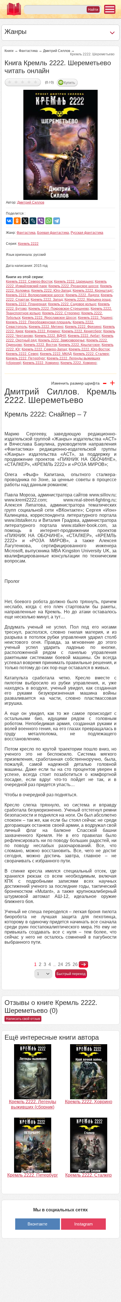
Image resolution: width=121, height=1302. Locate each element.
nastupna (83, 964)
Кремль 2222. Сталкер (91, 354)
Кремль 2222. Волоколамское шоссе (35, 295)
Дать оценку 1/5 (9, 82)
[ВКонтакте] (9, 220)
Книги (9, 51)
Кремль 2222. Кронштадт (93, 291)
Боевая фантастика (53, 233)
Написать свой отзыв (23, 1019)
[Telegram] (56, 220)
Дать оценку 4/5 (29, 82)
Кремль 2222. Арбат (84, 336)
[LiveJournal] (33, 220)
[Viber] (40, 220)
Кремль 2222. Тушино (95, 318)
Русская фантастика (87, 233)
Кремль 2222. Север (22, 354)
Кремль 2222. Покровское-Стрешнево (58, 309)
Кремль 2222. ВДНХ (50, 336)
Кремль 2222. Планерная (26, 304)
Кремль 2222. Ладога (82, 295)
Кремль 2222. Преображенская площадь (38, 322)
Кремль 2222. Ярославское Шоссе (49, 318)
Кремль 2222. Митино (46, 327)
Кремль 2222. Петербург (25, 358)
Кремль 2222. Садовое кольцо (72, 304)
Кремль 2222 (28, 244)
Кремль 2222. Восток (40, 345)
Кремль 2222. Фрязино (83, 327)
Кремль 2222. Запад (47, 300)
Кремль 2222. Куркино (42, 331)
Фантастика (28, 51)
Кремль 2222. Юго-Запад (51, 291)
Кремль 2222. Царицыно (73, 281)
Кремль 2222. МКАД (55, 354)
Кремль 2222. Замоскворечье (61, 340)
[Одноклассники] (17, 220)
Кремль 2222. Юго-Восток (89, 349)
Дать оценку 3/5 (22, 82)
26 (75, 964)
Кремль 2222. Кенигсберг (82, 331)
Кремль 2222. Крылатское (79, 345)
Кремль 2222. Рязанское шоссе (73, 286)
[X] (25, 220)
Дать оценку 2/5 (16, 82)
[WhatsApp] (48, 220)
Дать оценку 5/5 (35, 82)
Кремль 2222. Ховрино (41, 363)
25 (67, 964)
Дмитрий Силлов (56, 51)
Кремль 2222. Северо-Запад (44, 349)
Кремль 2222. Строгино (61, 313)
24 (60, 964)
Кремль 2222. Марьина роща (87, 300)
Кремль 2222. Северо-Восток (29, 281)
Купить (69, 83)
